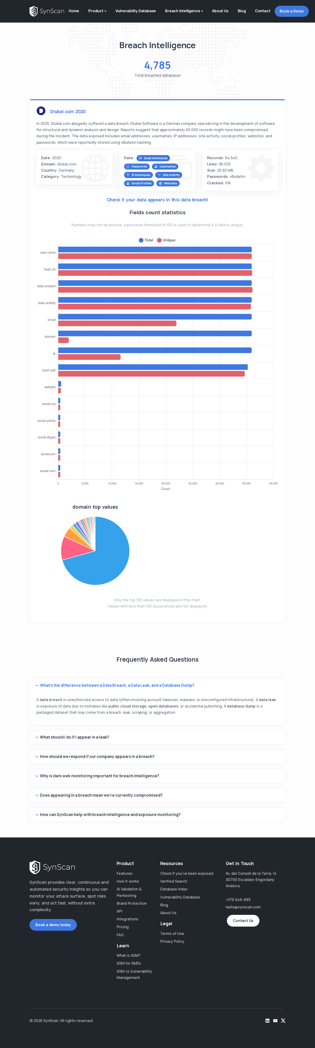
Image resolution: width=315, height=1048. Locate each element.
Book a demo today (53, 924)
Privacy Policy (172, 941)
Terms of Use (172, 933)
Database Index (174, 889)
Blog (242, 10)
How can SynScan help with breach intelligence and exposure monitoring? (110, 814)
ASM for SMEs (129, 963)
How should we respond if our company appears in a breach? (97, 756)
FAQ (120, 934)
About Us (220, 10)
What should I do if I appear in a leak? (74, 737)
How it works (128, 881)
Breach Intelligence (182, 10)
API (119, 911)
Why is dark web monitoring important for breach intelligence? (99, 775)
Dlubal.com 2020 (68, 111)
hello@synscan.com (243, 907)
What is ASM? (128, 955)
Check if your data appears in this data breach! (157, 200)
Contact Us (243, 920)
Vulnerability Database (136, 10)
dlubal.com (66, 164)
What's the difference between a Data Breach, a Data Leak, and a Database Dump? (117, 685)
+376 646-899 (238, 899)
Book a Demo (292, 11)
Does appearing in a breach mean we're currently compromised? (101, 795)
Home (74, 10)
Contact (262, 10)
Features (125, 873)
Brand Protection (132, 903)
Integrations (127, 919)
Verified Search (173, 881)
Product (95, 10)
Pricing (123, 926)
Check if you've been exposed (186, 873)
